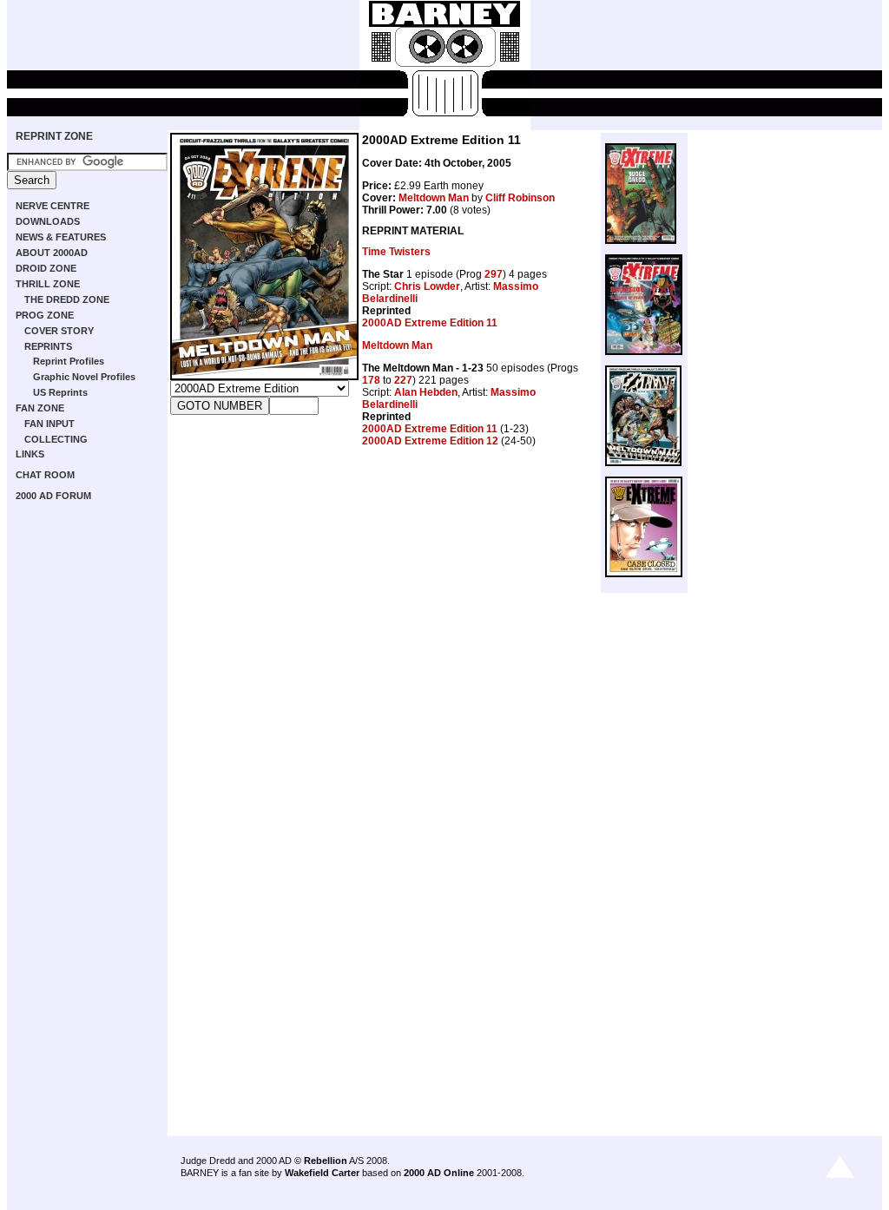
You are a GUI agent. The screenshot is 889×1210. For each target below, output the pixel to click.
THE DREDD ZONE (66, 299)
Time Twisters (396, 252)
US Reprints (60, 392)
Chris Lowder (427, 286)
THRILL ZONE (48, 284)
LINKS (30, 454)
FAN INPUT (49, 423)
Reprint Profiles (68, 361)
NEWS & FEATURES (61, 237)
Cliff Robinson (520, 198)
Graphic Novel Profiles (84, 377)
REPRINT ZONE (54, 136)
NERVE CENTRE (52, 206)
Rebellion (325, 1160)
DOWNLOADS (48, 221)
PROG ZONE (45, 315)
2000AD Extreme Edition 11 (429, 323)
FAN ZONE (40, 408)
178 (371, 380)
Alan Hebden (426, 392)
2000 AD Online (439, 1172)
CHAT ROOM (45, 475)
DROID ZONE (46, 268)
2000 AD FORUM (53, 495)
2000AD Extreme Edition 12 (430, 441)
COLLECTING (56, 439)
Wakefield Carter (322, 1172)
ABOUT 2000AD (52, 252)
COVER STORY (59, 331)
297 (493, 274)
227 (403, 380)
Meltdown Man (433, 198)
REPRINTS (48, 346)
